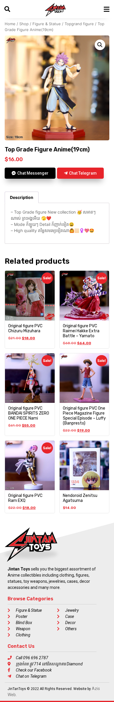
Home (10, 23)
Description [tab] (21, 197)
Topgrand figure (79, 23)
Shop (24, 23)
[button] (100, 45)
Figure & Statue (46, 23)
